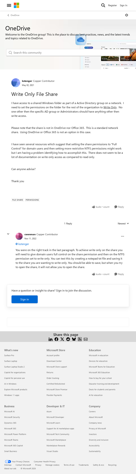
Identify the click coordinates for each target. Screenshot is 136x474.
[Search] (103, 5)
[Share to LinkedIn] (50, 339)
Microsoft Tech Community (58, 434)
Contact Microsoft (23, 465)
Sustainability (95, 451)
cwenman (30, 234)
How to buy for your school (100, 378)
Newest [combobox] (123, 223)
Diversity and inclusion (98, 439)
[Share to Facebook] (56, 339)
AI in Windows (10, 383)
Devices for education (98, 361)
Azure (49, 411)
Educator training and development (104, 383)
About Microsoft (96, 417)
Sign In (123, 5)
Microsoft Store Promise (57, 389)
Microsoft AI (9, 411)
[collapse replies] (8, 234)
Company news (95, 422)
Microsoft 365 (10, 428)
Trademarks (84, 465)
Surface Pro (9, 355)
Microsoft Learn (53, 422)
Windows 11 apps (11, 395)
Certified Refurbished (56, 383)
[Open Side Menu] (9, 5)
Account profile (53, 355)
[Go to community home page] (16, 5)
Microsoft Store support (57, 366)
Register (112, 5)
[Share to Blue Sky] (74, 339)
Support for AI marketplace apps (60, 428)
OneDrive (15, 15)
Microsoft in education (98, 355)
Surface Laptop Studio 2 (14, 366)
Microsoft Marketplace (56, 439)
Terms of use (69, 465)
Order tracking (53, 378)
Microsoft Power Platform (15, 434)
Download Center (54, 361)
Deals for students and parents (102, 389)
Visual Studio (52, 451)
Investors (93, 434)
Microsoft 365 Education (99, 372)
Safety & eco (98, 465)
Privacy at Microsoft (97, 428)
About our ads (10, 468)
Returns (50, 372)
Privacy (38, 465)
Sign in (24, 299)
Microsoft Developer (55, 417)
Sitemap (7, 465)
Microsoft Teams (11, 439)
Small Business (10, 451)
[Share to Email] (85, 339)
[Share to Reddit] (68, 339)
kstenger (27, 81)
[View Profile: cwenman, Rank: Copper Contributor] (19, 236)
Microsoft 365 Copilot (13, 445)
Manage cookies (53, 465)
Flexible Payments (54, 395)
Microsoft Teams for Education (102, 366)
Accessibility (94, 445)
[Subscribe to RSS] (80, 339)
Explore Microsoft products (15, 389)
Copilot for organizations (15, 372)
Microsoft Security (12, 417)
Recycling (112, 465)
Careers (92, 411)
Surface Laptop (10, 361)
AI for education (96, 395)
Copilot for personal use (14, 378)
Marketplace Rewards (56, 445)
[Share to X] (62, 339)
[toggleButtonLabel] (126, 15)
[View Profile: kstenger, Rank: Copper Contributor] (15, 82)
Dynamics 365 (10, 422)
